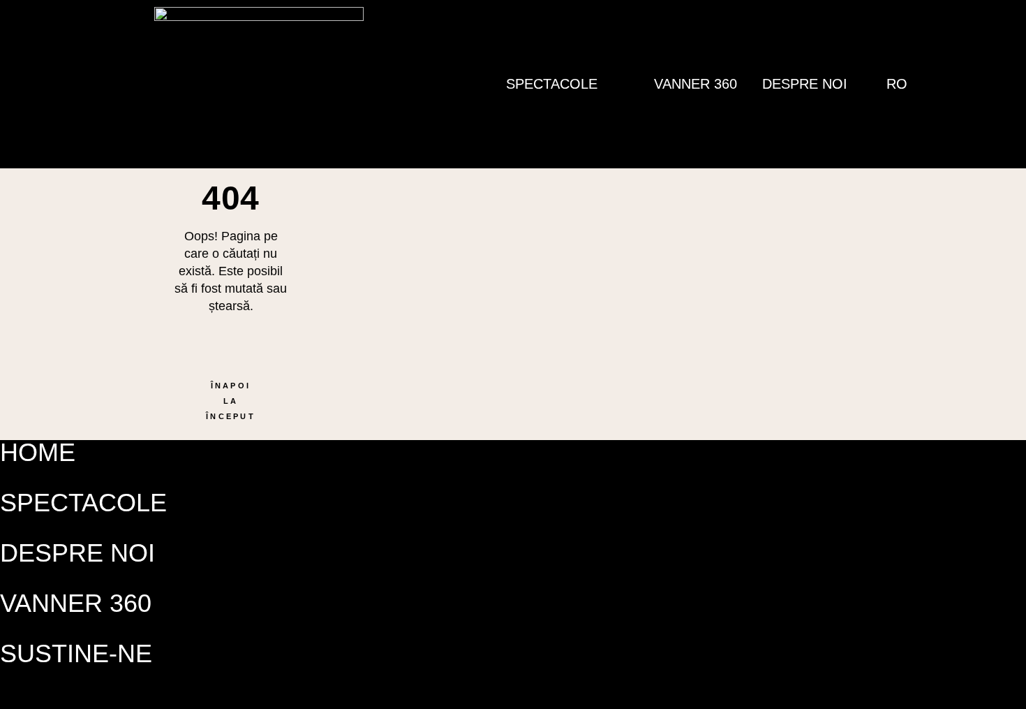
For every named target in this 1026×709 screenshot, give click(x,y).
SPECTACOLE (83, 502)
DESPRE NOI (804, 84)
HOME (37, 452)
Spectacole (551, 84)
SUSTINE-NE (76, 653)
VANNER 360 (695, 84)
